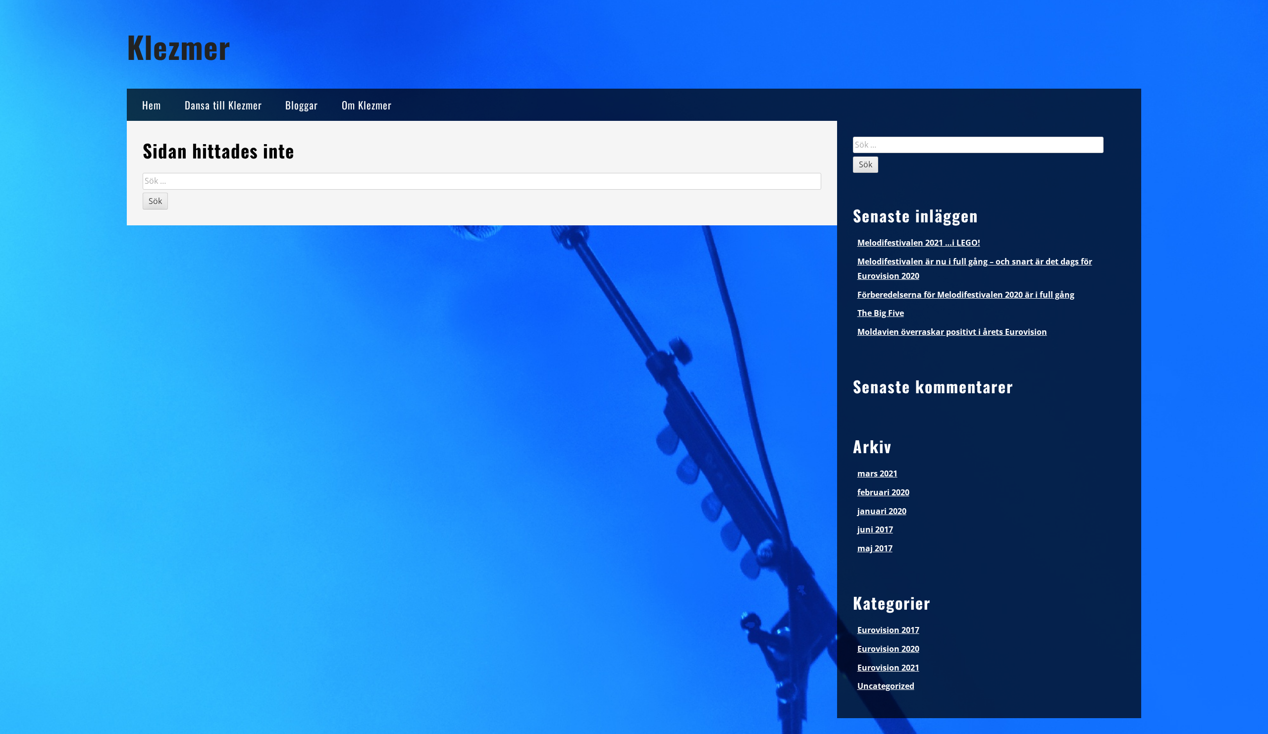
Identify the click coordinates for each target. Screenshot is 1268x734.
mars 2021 (877, 473)
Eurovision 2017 (888, 630)
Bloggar (301, 104)
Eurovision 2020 (888, 648)
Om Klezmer (367, 104)
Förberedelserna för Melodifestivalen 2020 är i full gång (965, 294)
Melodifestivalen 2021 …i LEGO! (918, 242)
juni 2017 (875, 529)
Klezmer (178, 46)
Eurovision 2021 (888, 667)
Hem (151, 104)
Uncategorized (885, 686)
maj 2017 (875, 548)
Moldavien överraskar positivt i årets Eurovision (952, 331)
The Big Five (880, 313)
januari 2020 (881, 511)
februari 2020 (883, 492)
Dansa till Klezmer (223, 104)
